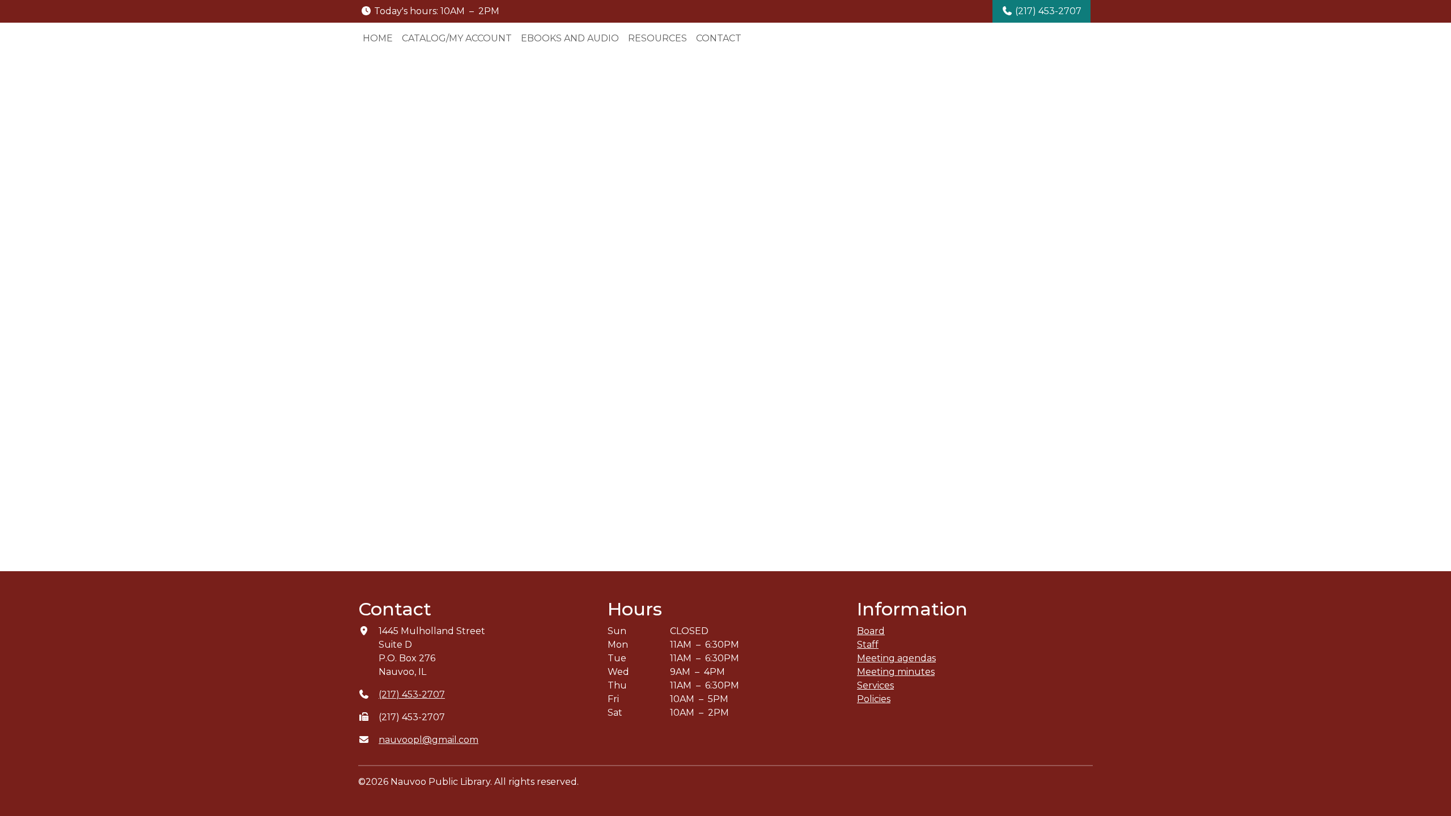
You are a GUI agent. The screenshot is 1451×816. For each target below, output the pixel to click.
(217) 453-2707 (1047, 11)
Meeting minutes (896, 671)
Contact (718, 38)
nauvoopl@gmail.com (428, 739)
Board (871, 631)
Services (875, 685)
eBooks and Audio (570, 38)
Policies (873, 699)
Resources (657, 38)
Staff (868, 644)
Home (378, 38)
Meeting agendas (896, 658)
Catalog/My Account (457, 38)
